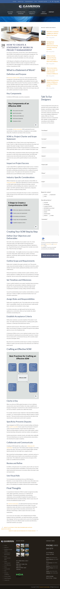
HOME (14, 1)
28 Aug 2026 (51, 75)
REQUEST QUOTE (43, 1)
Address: (44, 147)
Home (5, 545)
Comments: (44, 219)
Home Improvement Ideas (7, 558)
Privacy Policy (48, 244)
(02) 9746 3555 (53, 571)
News (5, 567)
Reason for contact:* (46, 192)
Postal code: (45, 164)
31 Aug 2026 (51, 37)
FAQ (36, 1)
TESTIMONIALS (29, 1)
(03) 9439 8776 (53, 557)
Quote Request (7, 578)
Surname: (44, 139)
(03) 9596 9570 (54, 566)
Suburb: (43, 156)
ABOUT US (20, 1)
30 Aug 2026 (51, 51)
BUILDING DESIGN (10, 12)
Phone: (43, 173)
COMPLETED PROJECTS (32, 12)
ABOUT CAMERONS (44, 12)
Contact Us (6, 580)
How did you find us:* (46, 200)
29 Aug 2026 (51, 63)
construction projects (11, 182)
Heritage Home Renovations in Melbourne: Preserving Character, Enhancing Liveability (52, 45)
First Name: (44, 130)
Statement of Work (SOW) (13, 77)
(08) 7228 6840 (54, 573)
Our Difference (7, 565)
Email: (43, 181)
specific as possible (13, 426)
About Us (6, 547)
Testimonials (7, 569)
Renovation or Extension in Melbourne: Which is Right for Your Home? (53, 33)
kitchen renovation (17, 129)
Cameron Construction (13, 503)
